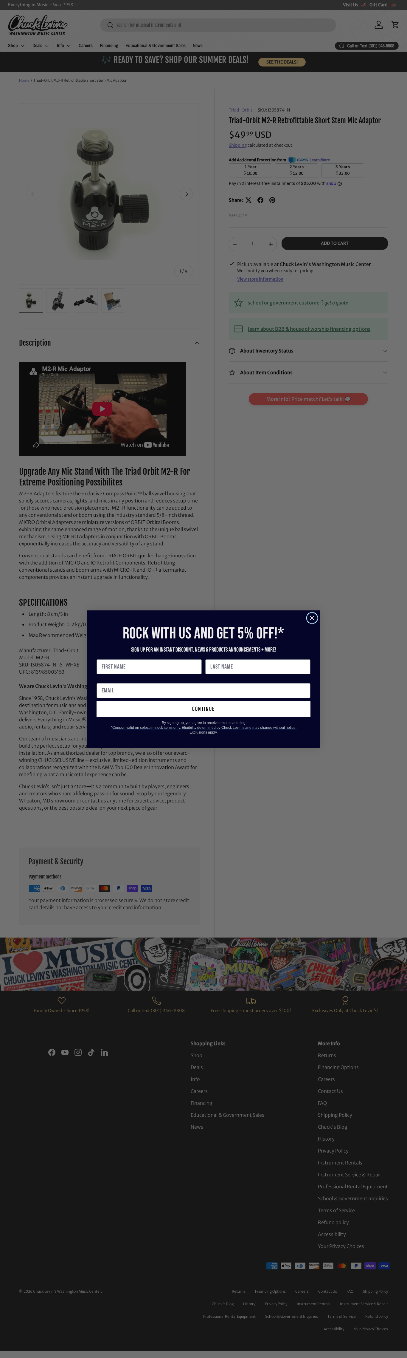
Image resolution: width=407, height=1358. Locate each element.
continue (203, 709)
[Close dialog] (312, 618)
